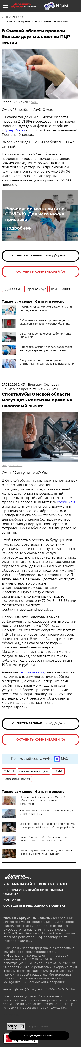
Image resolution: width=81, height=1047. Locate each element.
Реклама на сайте (19, 884)
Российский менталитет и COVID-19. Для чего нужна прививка (35, 214)
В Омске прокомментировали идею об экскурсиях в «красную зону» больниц (45, 322)
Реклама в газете (54, 884)
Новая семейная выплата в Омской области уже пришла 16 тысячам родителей (42, 800)
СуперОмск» (14, 130)
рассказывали (32, 672)
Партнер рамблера (39, 1026)
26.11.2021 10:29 (12, 17)
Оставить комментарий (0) (40, 272)
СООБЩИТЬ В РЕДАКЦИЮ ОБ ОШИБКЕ (34, 905)
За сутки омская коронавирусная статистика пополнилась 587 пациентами (47, 362)
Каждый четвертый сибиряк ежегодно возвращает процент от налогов (44, 839)
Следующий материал (38, 1035)
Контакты (12, 900)
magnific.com (12, 465)
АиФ (34, 102)
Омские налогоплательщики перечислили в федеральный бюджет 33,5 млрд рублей (47, 825)
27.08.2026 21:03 (13, 384)
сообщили (66, 502)
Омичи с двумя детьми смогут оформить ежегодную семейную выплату (46, 852)
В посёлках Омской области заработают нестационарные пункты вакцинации (46, 348)
